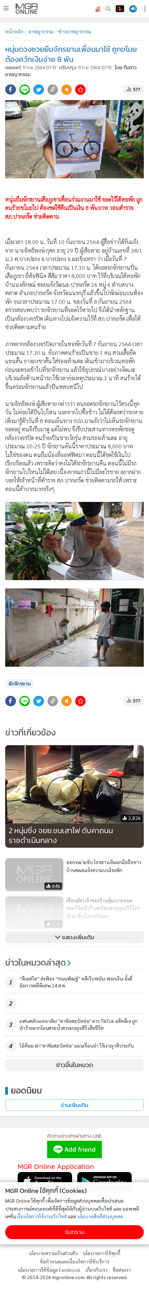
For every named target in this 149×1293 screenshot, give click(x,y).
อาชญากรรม (40, 31)
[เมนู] (6, 8)
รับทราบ (74, 1232)
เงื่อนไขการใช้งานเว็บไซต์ (42, 1216)
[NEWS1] (120, 8)
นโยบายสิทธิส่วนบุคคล (100, 1216)
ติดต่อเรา (122, 1270)
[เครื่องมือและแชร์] (145, 9)
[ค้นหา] (108, 8)
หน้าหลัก (14, 31)
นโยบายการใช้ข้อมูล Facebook (49, 1270)
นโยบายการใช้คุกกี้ (101, 1253)
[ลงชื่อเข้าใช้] (133, 9)
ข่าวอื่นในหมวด (74, 1065)
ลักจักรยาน (19, 683)
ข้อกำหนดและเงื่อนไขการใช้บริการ (74, 1261)
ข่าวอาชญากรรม (74, 31)
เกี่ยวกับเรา (96, 1270)
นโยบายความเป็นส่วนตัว (53, 1253)
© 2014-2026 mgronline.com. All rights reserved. (75, 1277)
